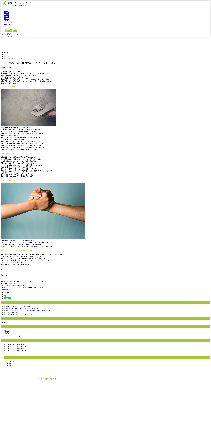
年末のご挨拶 (14, 313)
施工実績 (6, 17)
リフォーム (10, 361)
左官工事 (6, 56)
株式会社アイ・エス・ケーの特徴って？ (22, 307)
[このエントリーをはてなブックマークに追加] (5, 296)
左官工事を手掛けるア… (20, 349)
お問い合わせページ (32, 260)
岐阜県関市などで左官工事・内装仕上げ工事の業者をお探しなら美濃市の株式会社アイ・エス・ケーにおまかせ (103, 382)
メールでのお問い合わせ (46, 379)
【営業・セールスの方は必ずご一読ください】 (24, 315)
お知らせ (7, 331)
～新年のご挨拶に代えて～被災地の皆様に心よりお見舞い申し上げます (32, 311)
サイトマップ (8, 23)
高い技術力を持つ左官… (20, 345)
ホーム (6, 11)
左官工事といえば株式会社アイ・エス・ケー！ (24, 309)
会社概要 (6, 19)
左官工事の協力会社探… (20, 351)
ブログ (6, 21)
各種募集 (6, 15)
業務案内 (6, 13)
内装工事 (10, 363)
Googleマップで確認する (8, 411)
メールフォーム (6, 38)
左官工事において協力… (20, 347)
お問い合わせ (8, 25)
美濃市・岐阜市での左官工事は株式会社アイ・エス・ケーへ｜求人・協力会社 (24, 424)
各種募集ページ (37, 247)
